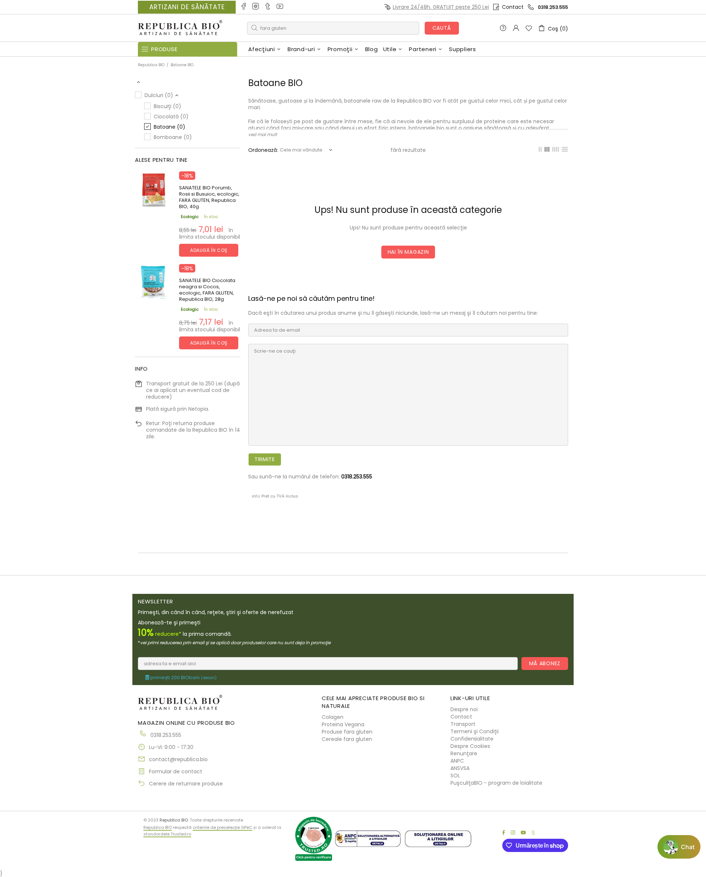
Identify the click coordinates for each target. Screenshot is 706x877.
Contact (513, 7)
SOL (455, 775)
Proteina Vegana (343, 724)
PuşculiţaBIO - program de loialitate (496, 783)
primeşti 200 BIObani (183, 677)
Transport (462, 724)
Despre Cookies (470, 746)
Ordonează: (263, 150)
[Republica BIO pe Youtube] (280, 7)
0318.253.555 (553, 7)
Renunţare (463, 753)
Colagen (332, 717)
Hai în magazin (408, 252)
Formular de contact (175, 771)
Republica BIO (180, 28)
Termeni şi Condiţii (474, 731)
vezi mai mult (262, 134)
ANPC (457, 760)
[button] (678, 847)
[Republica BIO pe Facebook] (244, 7)
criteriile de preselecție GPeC (222, 827)
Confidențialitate (471, 738)
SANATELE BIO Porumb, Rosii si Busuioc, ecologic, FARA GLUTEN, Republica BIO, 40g (209, 197)
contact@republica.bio (178, 759)
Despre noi (464, 709)
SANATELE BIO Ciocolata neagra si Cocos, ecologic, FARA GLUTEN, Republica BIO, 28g (207, 289)
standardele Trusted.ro (167, 834)
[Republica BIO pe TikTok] (268, 7)
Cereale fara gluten (347, 739)
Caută (442, 28)
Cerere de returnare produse (186, 783)
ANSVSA (460, 768)
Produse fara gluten (347, 731)
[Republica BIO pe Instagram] (256, 7)
